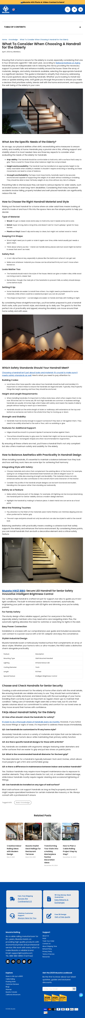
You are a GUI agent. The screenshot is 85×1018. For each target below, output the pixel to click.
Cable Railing (10, 979)
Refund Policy (47, 949)
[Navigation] (80, 9)
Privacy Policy (47, 952)
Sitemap (9, 989)
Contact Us (46, 944)
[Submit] (74, 989)
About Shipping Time (49, 946)
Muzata (13, 1009)
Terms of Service (48, 954)
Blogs (7, 987)
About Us (45, 936)
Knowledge (13, 39)
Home (4, 39)
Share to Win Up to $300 (14, 976)
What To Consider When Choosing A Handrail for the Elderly (44, 39)
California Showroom (13, 995)
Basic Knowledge (23, 802)
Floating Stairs (11, 982)
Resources (46, 957)
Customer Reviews (12, 984)
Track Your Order (48, 941)
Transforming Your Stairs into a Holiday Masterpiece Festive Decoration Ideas (51, 854)
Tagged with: (7, 802)
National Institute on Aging (68, 63)
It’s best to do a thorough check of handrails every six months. (31, 722)
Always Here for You (27, 918)
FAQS (44, 938)
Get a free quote (62, 917)
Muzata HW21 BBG (13, 590)
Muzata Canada (11, 992)
